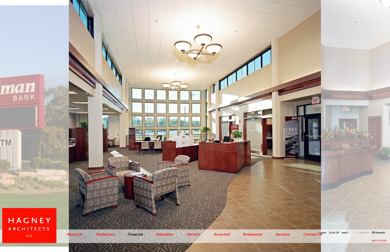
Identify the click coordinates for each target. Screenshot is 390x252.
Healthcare (105, 234)
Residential (252, 234)
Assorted (222, 234)
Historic (193, 234)
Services (283, 234)
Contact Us (312, 234)
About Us (74, 234)
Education (164, 234)
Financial (135, 234)
